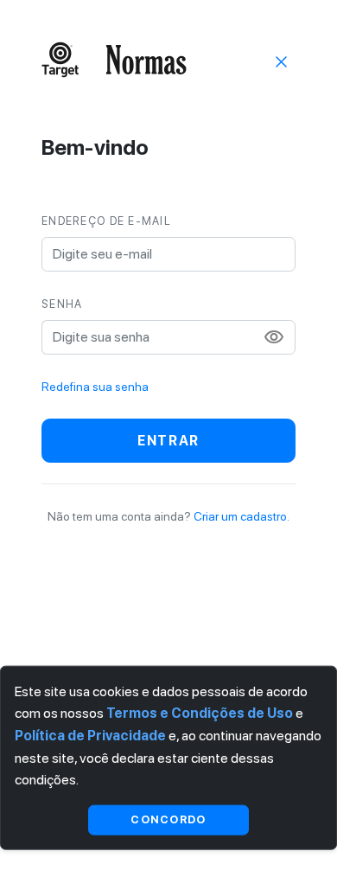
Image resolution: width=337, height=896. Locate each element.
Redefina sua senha (95, 387)
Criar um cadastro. (241, 516)
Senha (61, 304)
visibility (274, 337)
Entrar (168, 440)
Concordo (168, 819)
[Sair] (282, 61)
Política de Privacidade (90, 735)
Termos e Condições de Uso (199, 713)
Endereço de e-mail (106, 220)
